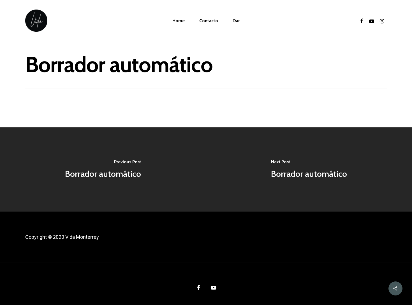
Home (178, 21)
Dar (236, 21)
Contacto (208, 21)
